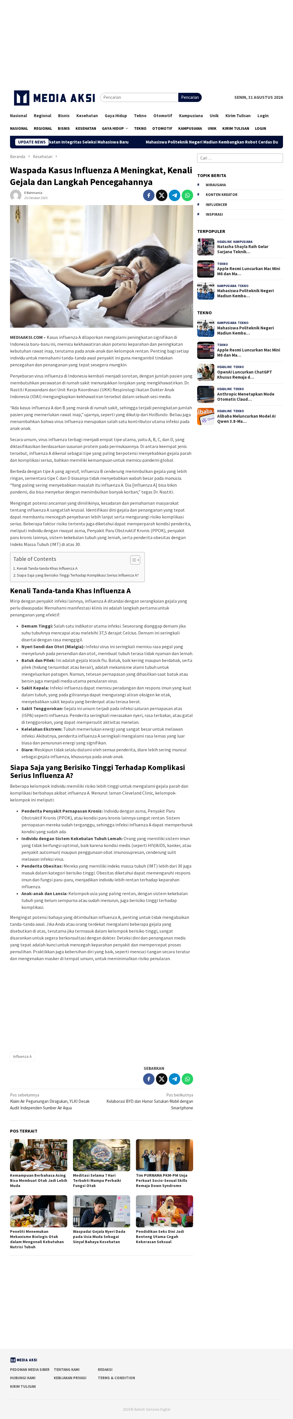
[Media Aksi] (55, 97)
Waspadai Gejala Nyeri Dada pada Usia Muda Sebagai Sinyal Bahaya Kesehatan (99, 1236)
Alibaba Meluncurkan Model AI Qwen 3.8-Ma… (246, 419)
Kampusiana (242, 242)
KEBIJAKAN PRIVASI (70, 1377)
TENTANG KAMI (67, 1369)
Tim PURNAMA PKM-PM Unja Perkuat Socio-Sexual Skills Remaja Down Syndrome (161, 1180)
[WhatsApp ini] (187, 195)
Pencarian (190, 97)
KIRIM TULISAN (23, 1386)
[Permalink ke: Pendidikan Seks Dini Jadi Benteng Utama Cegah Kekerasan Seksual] (164, 1211)
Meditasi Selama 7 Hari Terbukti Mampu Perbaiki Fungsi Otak (97, 1180)
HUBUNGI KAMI (22, 1377)
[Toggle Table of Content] (132, 560)
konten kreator (221, 194)
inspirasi (214, 214)
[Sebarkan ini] (149, 195)
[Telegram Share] (174, 195)
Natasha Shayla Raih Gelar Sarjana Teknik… (242, 249)
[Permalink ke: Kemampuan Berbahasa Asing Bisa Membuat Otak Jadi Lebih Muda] (38, 1155)
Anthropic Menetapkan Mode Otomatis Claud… (245, 397)
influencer (216, 204)
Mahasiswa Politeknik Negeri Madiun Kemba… (245, 293)
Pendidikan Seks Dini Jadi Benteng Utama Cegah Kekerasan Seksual (160, 1236)
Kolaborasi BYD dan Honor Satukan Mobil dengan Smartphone (149, 1101)
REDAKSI (105, 1369)
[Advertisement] (146, 40)
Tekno (222, 264)
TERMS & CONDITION (116, 1377)
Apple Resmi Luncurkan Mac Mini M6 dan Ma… (248, 271)
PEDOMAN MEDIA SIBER (30, 1369)
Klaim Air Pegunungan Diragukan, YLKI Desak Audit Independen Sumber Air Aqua (50, 1101)
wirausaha (216, 184)
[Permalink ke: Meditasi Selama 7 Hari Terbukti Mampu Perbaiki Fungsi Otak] (101, 1155)
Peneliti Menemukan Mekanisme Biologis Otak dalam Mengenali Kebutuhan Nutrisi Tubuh (37, 1239)
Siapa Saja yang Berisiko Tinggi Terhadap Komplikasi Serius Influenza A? (78, 575)
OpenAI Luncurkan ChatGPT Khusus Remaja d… (244, 375)
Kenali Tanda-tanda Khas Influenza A (47, 568)
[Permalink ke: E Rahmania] (15, 194)
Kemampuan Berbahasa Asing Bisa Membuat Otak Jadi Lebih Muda (38, 1180)
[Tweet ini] (161, 195)
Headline (224, 242)
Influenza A (22, 1056)
